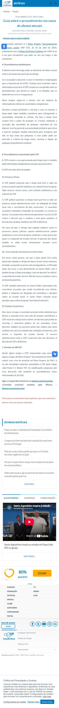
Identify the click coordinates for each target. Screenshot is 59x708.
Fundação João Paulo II (27, 633)
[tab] (11, 497)
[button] (4, 46)
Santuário (12, 608)
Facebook (32, 624)
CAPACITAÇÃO (47, 498)
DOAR (8, 626)
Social (10, 616)
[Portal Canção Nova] (7, 3)
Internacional (23, 650)
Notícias (6, 12)
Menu (50, 3)
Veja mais (29, 484)
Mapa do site (23, 644)
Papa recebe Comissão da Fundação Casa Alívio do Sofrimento (28, 431)
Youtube (44, 624)
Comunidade (13, 612)
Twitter (38, 624)
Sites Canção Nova (55, 3)
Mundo (15, 12)
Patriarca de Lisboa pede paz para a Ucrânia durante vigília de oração (26, 453)
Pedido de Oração (25, 638)
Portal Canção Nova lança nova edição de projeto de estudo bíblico (28, 464)
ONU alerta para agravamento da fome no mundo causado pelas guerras (29, 474)
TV (34, 587)
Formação (12, 591)
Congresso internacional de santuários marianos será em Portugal (28, 442)
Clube (9, 604)
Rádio (36, 591)
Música (10, 599)
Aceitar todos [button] (47, 701)
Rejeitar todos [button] (33, 702)
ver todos (30, 556)
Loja (35, 595)
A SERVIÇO (29, 498)
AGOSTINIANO (11, 498)
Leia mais (47, 696)
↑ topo (29, 584)
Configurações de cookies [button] (14, 702)
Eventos (11, 587)
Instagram (49, 624)
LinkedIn (55, 624)
